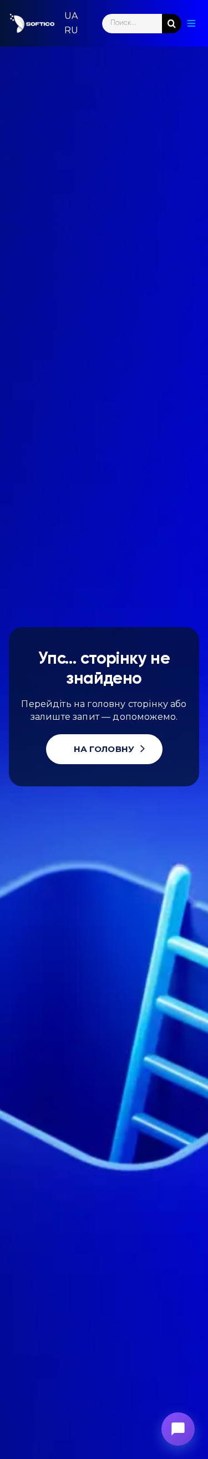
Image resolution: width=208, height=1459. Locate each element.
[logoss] (32, 23)
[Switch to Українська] (71, 16)
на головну (104, 749)
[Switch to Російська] (71, 30)
